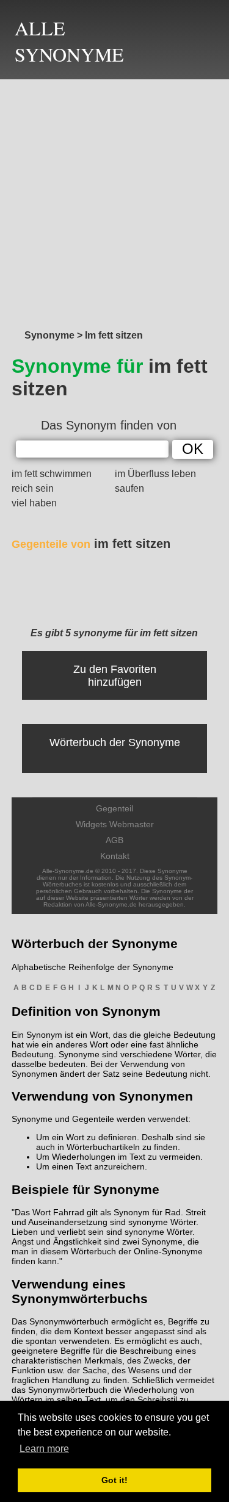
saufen (129, 488)
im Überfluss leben (155, 474)
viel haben (34, 503)
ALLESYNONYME (69, 41)
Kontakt (114, 856)
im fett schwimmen (52, 474)
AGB (114, 840)
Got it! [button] (114, 1480)
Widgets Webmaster (115, 824)
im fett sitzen (91, 543)
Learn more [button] (44, 1448)
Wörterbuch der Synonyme (114, 742)
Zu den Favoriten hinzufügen (114, 675)
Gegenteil (114, 808)
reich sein (33, 488)
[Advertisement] (114, 201)
